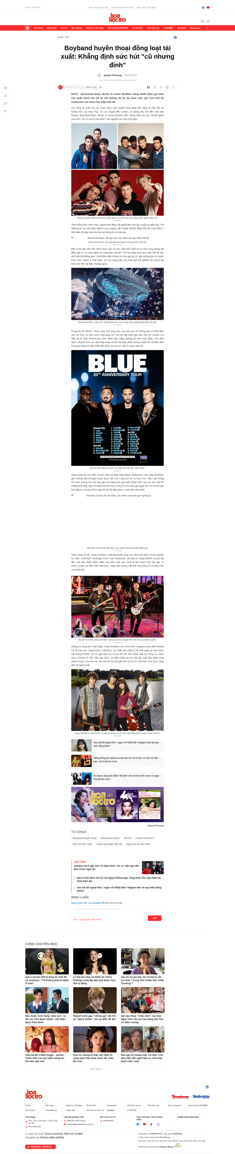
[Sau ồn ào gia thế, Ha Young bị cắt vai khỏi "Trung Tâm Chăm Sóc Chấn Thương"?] (143, 961)
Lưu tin (5, 95)
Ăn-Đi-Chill (138, 28)
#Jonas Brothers (144, 838)
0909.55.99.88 (73, 1121)
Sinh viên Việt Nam (146, 8)
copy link (161, 87)
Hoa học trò (33, 1094)
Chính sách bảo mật (188, 1117)
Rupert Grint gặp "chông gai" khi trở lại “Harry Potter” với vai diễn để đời (94, 1017)
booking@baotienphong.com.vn (80, 1124)
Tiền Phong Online (98, 8)
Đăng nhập (76, 903)
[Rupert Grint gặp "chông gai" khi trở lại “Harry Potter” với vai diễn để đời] (95, 1000)
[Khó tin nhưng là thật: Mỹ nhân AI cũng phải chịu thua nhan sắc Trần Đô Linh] (95, 1039)
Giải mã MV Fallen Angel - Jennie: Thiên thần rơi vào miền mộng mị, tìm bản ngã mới (45, 1058)
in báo (167, 87)
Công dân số (51, 1110)
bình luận (173, 87)
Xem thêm (207, 28)
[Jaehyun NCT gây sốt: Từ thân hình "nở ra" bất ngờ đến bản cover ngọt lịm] (153, 867)
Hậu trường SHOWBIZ (118, 28)
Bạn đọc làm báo (41, 1147)
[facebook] (203, 7)
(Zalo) (82, 1121)
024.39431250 (34, 1127)
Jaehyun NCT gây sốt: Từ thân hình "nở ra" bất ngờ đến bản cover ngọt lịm (106, 867)
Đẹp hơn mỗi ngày (95, 28)
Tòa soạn (30, 1117)
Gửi (155, 918)
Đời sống (38, 28)
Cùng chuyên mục (41, 944)
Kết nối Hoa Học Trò (95, 1110)
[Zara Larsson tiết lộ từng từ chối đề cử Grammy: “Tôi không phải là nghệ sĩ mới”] (47, 961)
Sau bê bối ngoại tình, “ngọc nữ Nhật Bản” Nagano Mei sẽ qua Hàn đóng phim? (126, 744)
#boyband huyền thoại (84, 838)
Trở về (5, 111)
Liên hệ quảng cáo (74, 1117)
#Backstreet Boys (110, 838)
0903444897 (108, 1121)
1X (100, 87)
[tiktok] (153, 1124)
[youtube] (208, 7)
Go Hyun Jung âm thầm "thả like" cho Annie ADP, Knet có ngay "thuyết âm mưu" (126, 777)
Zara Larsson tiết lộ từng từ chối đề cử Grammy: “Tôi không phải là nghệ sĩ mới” (46, 980)
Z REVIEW (168, 28)
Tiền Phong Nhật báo (122, 8)
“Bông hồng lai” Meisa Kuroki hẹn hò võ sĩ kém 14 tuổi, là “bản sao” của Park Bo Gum (125, 760)
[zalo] (160, 1124)
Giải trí (64, 28)
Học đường (76, 28)
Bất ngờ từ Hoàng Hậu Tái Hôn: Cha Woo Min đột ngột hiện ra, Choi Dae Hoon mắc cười (142, 1058)
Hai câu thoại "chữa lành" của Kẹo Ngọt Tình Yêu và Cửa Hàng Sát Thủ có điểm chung (142, 1019)
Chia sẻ (5, 88)
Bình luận (5, 103)
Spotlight (181, 28)
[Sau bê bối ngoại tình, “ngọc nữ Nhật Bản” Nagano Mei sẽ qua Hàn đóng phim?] (81, 745)
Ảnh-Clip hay (153, 28)
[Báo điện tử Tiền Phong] (180, 1097)
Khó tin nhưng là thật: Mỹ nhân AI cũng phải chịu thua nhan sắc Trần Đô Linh (93, 1058)
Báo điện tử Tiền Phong (117, 17)
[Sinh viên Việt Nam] (201, 1097)
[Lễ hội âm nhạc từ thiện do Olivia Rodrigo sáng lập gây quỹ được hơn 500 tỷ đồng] (95, 961)
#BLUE (128, 838)
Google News (175, 37)
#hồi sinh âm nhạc (82, 844)
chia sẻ (148, 87)
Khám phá (51, 28)
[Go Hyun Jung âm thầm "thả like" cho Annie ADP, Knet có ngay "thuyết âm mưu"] (81, 778)
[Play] (60, 87)
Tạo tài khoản (94, 903)
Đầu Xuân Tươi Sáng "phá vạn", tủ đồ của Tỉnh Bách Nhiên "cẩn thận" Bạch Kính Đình (45, 1019)
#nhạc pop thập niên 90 (109, 844)
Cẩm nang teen (174, 1105)
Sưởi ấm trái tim (134, 1105)
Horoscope (195, 28)
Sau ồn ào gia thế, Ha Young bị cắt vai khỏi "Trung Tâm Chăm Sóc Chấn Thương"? (142, 980)
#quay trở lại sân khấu (138, 844)
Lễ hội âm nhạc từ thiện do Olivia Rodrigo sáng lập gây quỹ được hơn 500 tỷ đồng (94, 980)
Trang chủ (27, 28)
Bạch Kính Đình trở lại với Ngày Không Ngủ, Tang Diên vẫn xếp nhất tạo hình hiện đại (119, 879)
